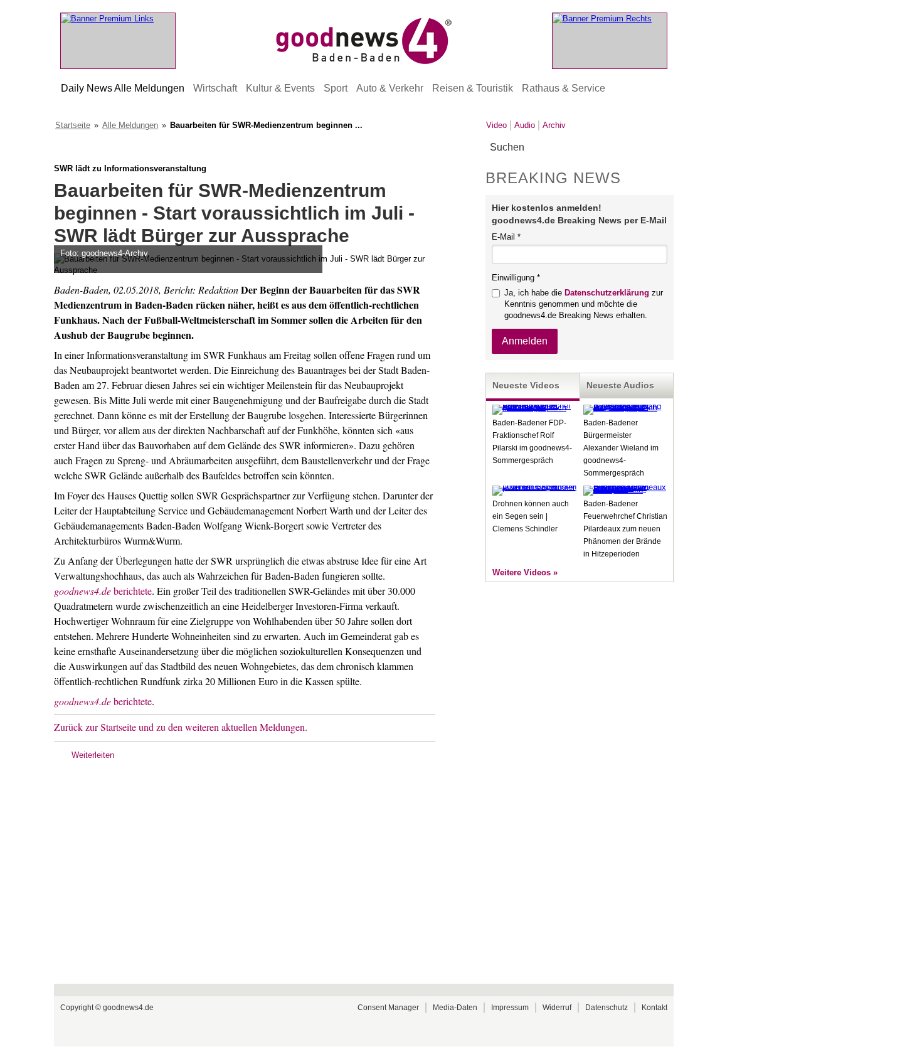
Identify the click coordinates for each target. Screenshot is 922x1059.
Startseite (72, 125)
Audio (524, 125)
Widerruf (557, 1007)
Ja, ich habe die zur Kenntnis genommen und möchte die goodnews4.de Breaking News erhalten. (583, 304)
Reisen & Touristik (472, 88)
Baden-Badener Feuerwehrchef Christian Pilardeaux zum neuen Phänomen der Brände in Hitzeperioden (625, 528)
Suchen (663, 148)
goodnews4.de (128, 1007)
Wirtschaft (215, 88)
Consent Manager (388, 1007)
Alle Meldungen (130, 125)
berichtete (103, 590)
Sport (335, 88)
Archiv (554, 125)
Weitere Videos (521, 572)
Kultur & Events (280, 88)
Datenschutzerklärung (606, 292)
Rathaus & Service (563, 88)
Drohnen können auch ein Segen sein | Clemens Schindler (530, 516)
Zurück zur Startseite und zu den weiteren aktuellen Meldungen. (180, 726)
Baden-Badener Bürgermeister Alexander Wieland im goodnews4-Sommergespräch (621, 447)
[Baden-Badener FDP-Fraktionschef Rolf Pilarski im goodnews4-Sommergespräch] (534, 407)
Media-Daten (455, 1007)
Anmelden (525, 341)
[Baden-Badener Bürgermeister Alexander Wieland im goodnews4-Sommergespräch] (625, 407)
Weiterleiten (93, 755)
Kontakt (654, 1007)
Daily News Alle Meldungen (122, 88)
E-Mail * (506, 237)
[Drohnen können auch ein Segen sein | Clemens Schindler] (534, 487)
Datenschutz (606, 1007)
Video (496, 125)
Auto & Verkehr (389, 88)
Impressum (510, 1007)
